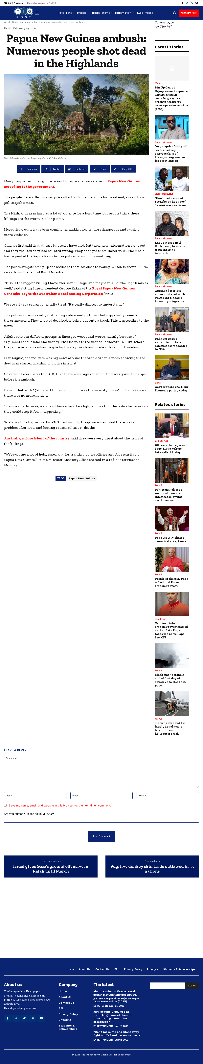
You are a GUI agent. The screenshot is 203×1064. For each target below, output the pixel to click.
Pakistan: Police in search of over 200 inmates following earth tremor (168, 495)
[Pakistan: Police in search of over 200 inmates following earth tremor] (172, 470)
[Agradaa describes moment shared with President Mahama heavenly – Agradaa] (172, 271)
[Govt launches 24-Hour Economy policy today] (172, 367)
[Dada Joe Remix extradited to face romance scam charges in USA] (172, 319)
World (7, 22)
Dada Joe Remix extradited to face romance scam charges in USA (171, 344)
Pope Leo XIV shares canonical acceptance (170, 539)
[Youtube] (196, 3)
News (158, 83)
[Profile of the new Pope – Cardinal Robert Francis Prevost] (172, 559)
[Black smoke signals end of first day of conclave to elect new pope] (172, 655)
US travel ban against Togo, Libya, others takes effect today (170, 448)
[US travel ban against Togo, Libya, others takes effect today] (172, 425)
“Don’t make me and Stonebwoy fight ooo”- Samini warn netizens (171, 201)
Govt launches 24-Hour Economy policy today (171, 388)
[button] (174, 13)
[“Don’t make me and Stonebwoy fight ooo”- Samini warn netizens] (172, 178)
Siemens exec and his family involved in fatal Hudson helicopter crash (170, 728)
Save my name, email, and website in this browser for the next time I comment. (60, 805)
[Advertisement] (101, 922)
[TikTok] (24, 1018)
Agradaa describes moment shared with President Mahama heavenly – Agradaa (170, 296)
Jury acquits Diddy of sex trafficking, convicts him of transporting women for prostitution (170, 153)
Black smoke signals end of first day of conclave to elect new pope (171, 680)
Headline (160, 619)
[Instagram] (187, 3)
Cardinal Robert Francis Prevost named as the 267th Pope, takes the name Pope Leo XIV (171, 630)
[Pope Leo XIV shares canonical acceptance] (172, 518)
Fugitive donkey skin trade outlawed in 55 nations (152, 869)
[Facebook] (182, 3)
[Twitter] (192, 3)
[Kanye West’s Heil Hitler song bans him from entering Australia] (172, 223)
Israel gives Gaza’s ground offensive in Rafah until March (50, 869)
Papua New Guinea (82, 478)
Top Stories (161, 441)
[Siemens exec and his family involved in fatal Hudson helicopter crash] (172, 703)
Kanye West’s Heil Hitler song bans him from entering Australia (170, 248)
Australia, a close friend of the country (37, 438)
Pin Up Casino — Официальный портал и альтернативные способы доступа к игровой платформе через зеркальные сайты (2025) (171, 98)
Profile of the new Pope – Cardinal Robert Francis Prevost (171, 582)
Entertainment (164, 142)
